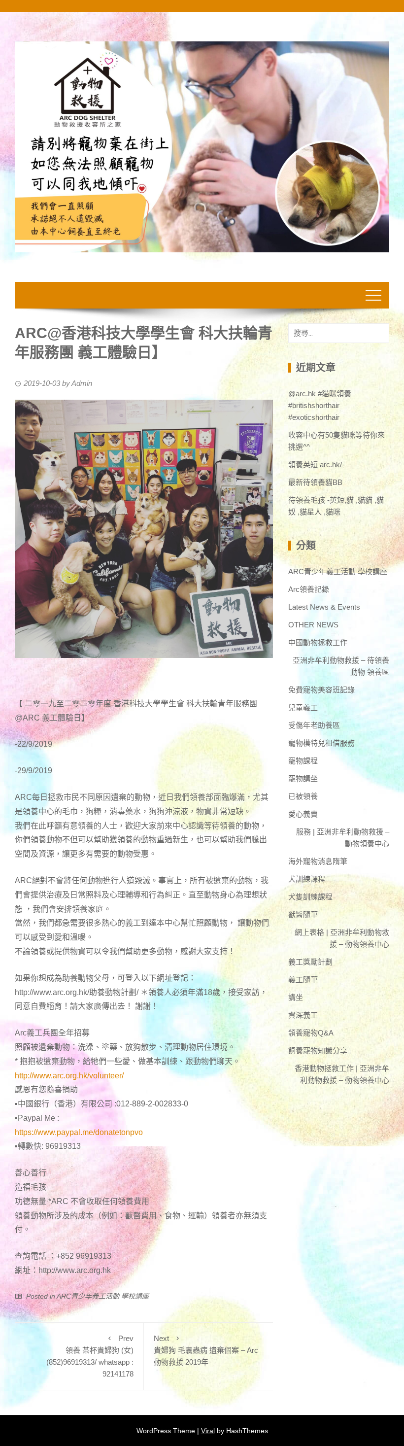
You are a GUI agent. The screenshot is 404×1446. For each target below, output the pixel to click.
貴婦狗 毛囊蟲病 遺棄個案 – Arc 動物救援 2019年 (206, 1350)
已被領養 (303, 796)
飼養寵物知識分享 (317, 1050)
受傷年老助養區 (314, 725)
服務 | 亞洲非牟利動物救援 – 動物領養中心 (342, 837)
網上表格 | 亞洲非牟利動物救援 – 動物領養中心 (342, 938)
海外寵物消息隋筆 (317, 861)
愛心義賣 (303, 814)
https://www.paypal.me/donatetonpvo (79, 1132)
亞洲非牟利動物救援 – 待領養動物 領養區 (341, 666)
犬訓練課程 (306, 879)
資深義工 (303, 1015)
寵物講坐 (303, 778)
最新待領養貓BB (315, 482)
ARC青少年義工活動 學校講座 (103, 1296)
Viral (208, 1431)
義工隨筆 (303, 979)
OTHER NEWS (313, 624)
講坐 (295, 997)
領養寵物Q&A (311, 1033)
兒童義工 (303, 707)
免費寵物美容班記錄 (321, 690)
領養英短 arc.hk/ (315, 464)
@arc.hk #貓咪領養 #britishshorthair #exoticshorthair (319, 405)
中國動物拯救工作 (317, 642)
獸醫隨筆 (303, 914)
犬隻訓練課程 (310, 897)
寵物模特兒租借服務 (321, 743)
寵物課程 (303, 761)
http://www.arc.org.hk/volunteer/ (69, 1075)
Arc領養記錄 (308, 589)
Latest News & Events (324, 607)
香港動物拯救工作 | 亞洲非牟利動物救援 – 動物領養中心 (342, 1074)
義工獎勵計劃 (310, 962)
